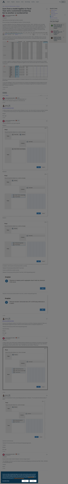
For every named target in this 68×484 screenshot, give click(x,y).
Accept (33, 480)
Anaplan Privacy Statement (19, 478)
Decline (25, 480)
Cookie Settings (31, 477)
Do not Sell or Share (5, 480)
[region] (19, 477)
